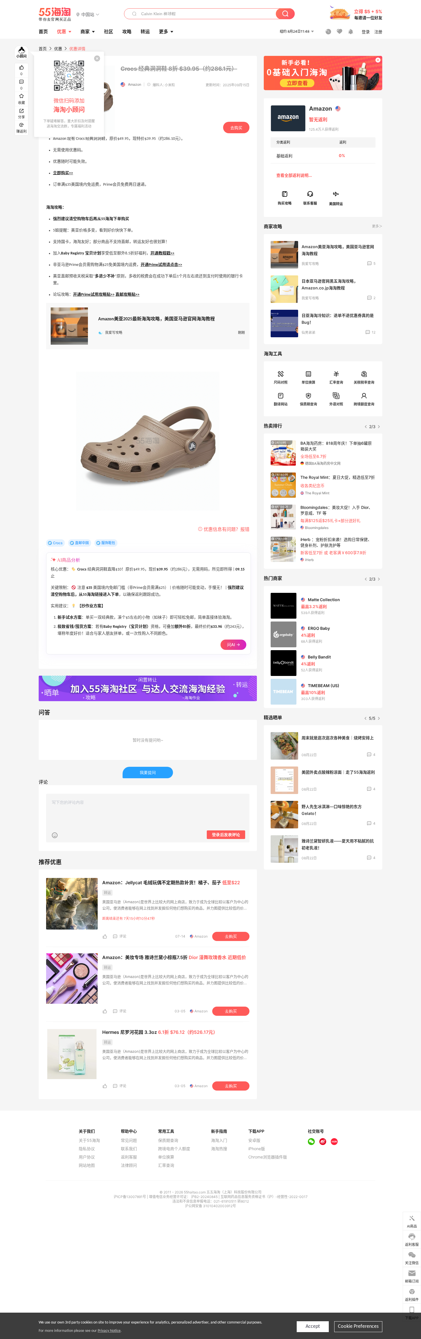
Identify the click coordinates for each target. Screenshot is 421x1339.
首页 (43, 48)
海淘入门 (219, 1140)
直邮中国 (82, 543)
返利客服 (129, 1157)
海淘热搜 (219, 1148)
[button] (88, 14)
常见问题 (129, 1140)
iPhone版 (256, 1148)
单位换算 (308, 382)
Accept (313, 1326)
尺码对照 (281, 382)
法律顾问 (129, 1165)
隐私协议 (87, 1148)
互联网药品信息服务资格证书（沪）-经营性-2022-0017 (264, 1197)
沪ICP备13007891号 (130, 1197)
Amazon (134, 84)
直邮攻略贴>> (127, 295)
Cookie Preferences (358, 1326)
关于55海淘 (89, 1140)
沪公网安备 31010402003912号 (210, 1206)
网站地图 (87, 1165)
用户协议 (87, 1157)
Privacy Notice (109, 1331)
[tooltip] (69, 94)
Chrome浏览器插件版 (267, 1157)
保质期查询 (308, 404)
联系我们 (129, 1148)
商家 (85, 31)
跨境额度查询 (364, 404)
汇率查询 (336, 382)
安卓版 (254, 1140)
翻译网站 (281, 404)
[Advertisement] (323, 917)
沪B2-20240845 (205, 1197)
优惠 (61, 31)
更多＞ (377, 226)
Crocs (57, 543)
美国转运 (336, 203)
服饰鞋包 (108, 543)
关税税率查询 (364, 382)
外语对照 (336, 404)
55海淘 (55, 14)
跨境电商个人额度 (174, 1148)
